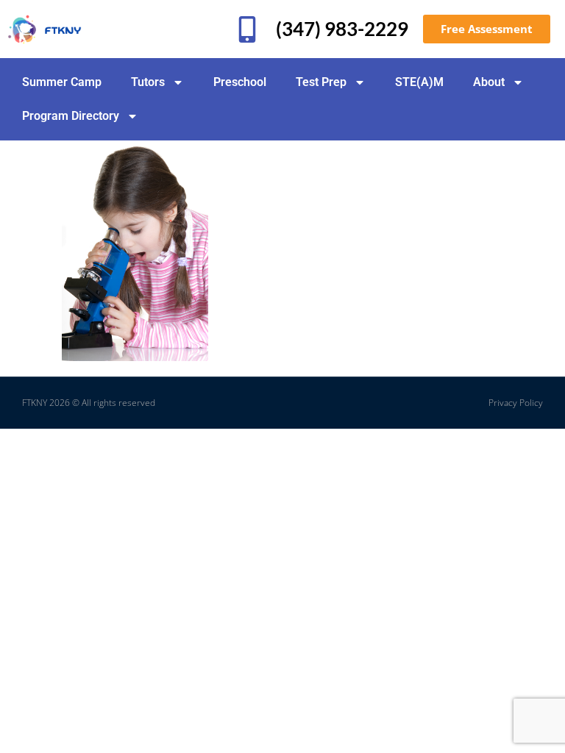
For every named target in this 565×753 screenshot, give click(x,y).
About (489, 82)
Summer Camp (62, 82)
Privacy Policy (515, 402)
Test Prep (321, 82)
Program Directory (70, 116)
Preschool (239, 82)
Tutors (148, 82)
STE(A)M (419, 82)
